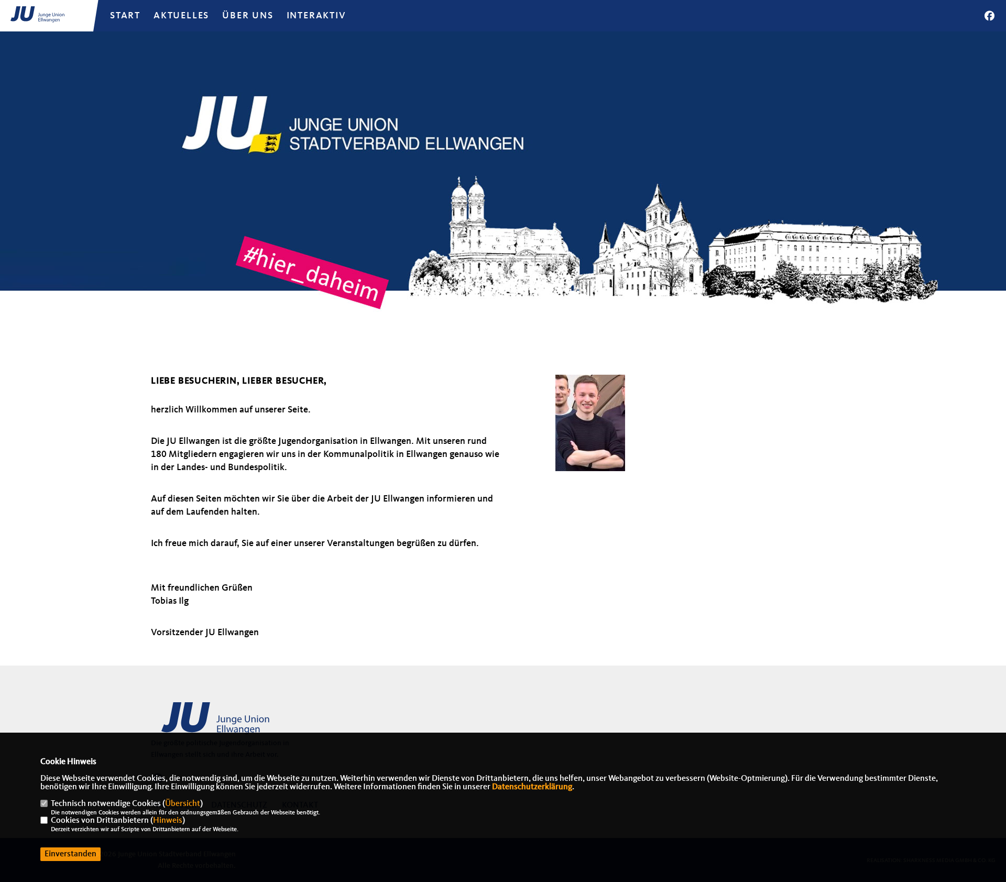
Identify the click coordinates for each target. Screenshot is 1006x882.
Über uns (247, 15)
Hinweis (167, 820)
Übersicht (182, 804)
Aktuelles (181, 15)
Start (125, 15)
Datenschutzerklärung (532, 787)
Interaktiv (316, 15)
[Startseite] (232, 723)
